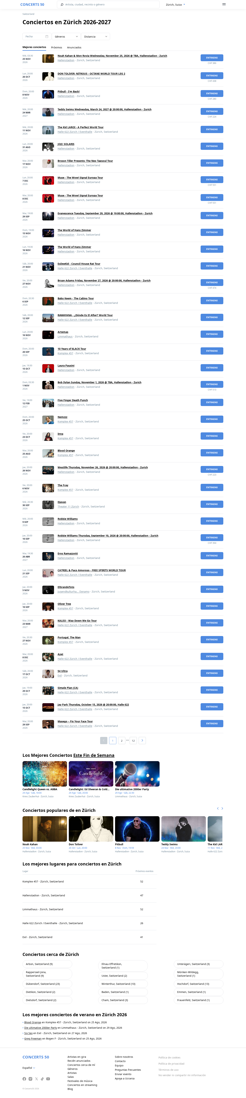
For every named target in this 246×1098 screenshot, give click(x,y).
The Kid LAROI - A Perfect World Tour (81, 127)
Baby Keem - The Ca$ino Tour (76, 298)
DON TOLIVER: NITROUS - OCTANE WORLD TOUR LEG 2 (91, 73)
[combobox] (175, 4)
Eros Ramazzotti (68, 553)
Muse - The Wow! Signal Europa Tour (80, 177)
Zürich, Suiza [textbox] (174, 4)
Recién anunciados (79, 1060)
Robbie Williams (68, 518)
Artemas (63, 332)
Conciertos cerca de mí (81, 1065)
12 (133, 740)
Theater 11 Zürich (68, 506)
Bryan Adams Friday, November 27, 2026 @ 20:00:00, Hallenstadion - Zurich (104, 280)
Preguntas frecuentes (128, 1069)
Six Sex (28, 1033)
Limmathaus (65, 336)
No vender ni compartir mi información (182, 1075)
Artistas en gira (77, 1056)
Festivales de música (80, 1081)
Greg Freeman (33, 1038)
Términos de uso (168, 1069)
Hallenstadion (66, 60)
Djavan (62, 502)
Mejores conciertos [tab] (34, 47)
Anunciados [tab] (74, 47)
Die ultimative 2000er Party (40, 1027)
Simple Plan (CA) (68, 687)
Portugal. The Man (69, 637)
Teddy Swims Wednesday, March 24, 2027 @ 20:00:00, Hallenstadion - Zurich (104, 109)
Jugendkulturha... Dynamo (73, 591)
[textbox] (66, 36)
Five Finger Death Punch (73, 400)
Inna (60, 433)
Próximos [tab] (56, 47)
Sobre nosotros (124, 1056)
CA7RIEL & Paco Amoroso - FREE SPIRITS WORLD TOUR (92, 570)
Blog (70, 1089)
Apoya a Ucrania (125, 1078)
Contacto (120, 1061)
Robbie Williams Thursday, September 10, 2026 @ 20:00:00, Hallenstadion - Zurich (108, 535)
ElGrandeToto (66, 587)
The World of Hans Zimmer (74, 230)
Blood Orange (66, 450)
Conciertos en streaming (82, 1085)
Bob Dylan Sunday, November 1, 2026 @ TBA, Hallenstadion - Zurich (99, 382)
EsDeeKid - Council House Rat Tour (79, 263)
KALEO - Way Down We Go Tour (77, 620)
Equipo (119, 1065)
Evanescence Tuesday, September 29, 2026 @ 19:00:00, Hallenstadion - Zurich (105, 213)
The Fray (63, 485)
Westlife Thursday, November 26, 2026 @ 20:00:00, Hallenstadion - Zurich (103, 467)
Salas (71, 1077)
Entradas (212, 57)
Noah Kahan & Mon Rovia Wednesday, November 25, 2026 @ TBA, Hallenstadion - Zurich (112, 55)
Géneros (73, 1069)
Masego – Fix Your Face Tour (75, 721)
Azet (60, 654)
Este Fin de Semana (94, 755)
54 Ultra (63, 671)
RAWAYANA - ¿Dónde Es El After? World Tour (85, 315)
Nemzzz (62, 417)
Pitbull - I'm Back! (69, 91)
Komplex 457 (65, 353)
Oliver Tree (64, 604)
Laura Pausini (66, 365)
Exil (60, 675)
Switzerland (28, 14)
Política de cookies (169, 1057)
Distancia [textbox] (89, 36)
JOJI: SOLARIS (66, 144)
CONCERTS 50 (32, 4)
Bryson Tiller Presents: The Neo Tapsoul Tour (85, 160)
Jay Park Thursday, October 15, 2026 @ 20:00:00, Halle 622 (93, 704)
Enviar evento (123, 1074)
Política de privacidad (171, 1063)
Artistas (72, 1073)
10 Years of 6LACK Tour (72, 348)
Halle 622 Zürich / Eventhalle (75, 131)
